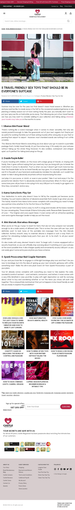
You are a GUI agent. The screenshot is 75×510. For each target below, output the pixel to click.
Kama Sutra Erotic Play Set (17, 192)
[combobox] (37, 21)
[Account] (66, 13)
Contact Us (54, 6)
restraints (70, 393)
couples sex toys (30, 393)
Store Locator (62, 506)
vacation (9, 395)
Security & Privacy (63, 505)
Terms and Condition (64, 503)
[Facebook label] (58, 469)
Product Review (46, 96)
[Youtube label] (64, 469)
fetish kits (39, 393)
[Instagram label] (55, 469)
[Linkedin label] (71, 469)
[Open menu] (10, 13)
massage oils (48, 393)
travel (4, 395)
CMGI (8, 505)
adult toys (8, 393)
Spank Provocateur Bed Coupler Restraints (25, 256)
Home (3, 29)
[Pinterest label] (61, 469)
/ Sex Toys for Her (57, 96)
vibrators (16, 395)
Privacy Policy (7, 410)
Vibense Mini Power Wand (16, 126)
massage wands (60, 393)
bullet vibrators (18, 393)
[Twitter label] (67, 469)
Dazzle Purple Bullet (13, 158)
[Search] (68, 21)
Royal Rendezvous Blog (13, 29)
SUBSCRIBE (66, 407)
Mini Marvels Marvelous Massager (21, 222)
